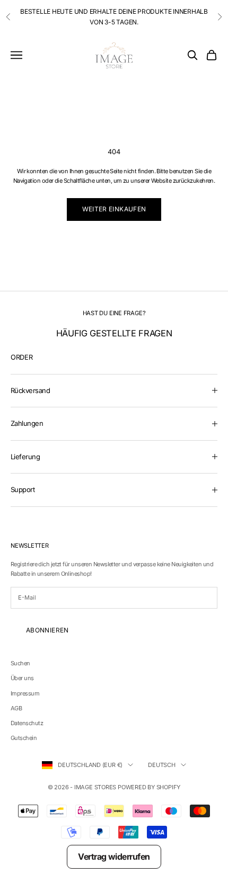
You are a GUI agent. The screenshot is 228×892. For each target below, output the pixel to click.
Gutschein (24, 738)
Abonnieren (47, 630)
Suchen (20, 663)
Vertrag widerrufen (114, 856)
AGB (16, 708)
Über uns (22, 678)
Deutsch (161, 765)
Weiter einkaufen (114, 209)
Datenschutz (27, 723)
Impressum (25, 693)
